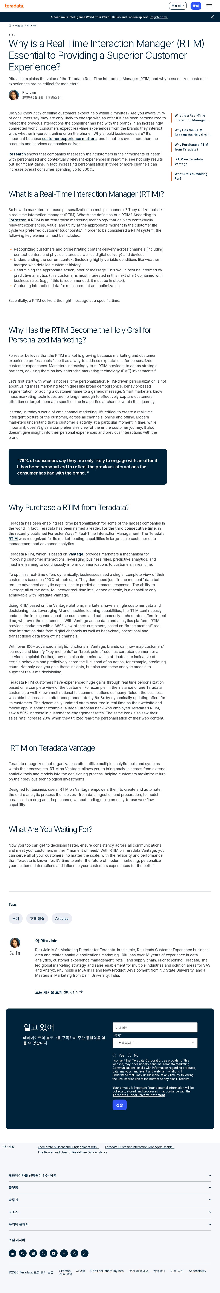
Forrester (17, 220)
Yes (121, 1055)
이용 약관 (177, 1271)
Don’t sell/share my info (107, 1271)
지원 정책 (65, 1274)
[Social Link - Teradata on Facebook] (64, 1253)
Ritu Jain (29, 92)
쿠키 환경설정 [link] (138, 1271)
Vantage (75, 554)
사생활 (80, 1271)
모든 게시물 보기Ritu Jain (56, 992)
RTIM (13, 538)
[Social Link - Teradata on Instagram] (74, 1253)
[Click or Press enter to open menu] (209, 6)
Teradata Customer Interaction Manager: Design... (139, 1147)
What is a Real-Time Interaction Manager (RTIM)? (190, 118)
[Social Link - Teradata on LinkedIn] (12, 1253)
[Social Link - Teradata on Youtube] (54, 1253)
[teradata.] (14, 5)
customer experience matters (69, 138)
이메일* (121, 1028)
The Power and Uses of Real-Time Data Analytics (72, 1152)
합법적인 (159, 1271)
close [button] (212, 17)
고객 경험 (37, 918)
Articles (62, 918)
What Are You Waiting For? (191, 176)
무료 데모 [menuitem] (177, 6)
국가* (118, 1035)
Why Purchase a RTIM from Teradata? (191, 147)
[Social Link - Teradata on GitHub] (23, 1253)
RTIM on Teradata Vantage (189, 161)
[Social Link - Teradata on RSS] (85, 1253)
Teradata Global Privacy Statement (139, 1095)
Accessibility (197, 1271)
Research (17, 154)
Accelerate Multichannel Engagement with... (68, 1147)
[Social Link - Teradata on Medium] (33, 1253)
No (136, 1055)
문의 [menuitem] (196, 6)
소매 (15, 918)
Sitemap (65, 1271)
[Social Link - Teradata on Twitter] (43, 1253)
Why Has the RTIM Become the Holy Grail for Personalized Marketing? (191, 132)
